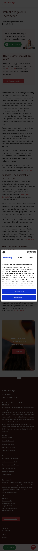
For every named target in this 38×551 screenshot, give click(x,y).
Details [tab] (19, 258)
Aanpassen (18, 297)
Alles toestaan (19, 291)
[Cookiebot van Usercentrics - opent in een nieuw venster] (27, 252)
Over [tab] (31, 258)
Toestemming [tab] (7, 258)
